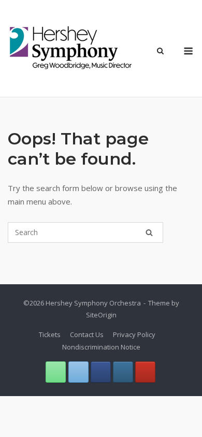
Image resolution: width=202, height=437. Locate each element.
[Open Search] (160, 51)
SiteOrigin (101, 314)
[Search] (149, 232)
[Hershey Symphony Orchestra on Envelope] (78, 372)
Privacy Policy (134, 334)
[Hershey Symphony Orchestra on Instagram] (123, 372)
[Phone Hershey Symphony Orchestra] (56, 372)
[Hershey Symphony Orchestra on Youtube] (145, 372)
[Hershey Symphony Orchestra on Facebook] (101, 372)
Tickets (50, 334)
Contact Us (87, 334)
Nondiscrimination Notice (101, 347)
